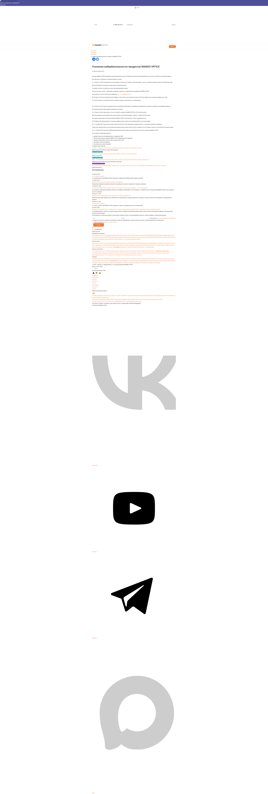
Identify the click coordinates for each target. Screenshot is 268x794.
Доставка (94, 281)
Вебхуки (135, 247)
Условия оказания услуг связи (100, 301)
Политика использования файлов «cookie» (103, 299)
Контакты (94, 287)
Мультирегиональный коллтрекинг (132, 255)
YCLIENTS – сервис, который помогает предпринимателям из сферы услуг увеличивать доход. (117, 148)
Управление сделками (134, 245)
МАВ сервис (131, 235)
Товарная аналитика (142, 253)
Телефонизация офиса (98, 258)
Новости (94, 279)
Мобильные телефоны (148, 262)
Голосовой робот (96, 251)
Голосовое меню (102, 237)
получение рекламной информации (166, 218)
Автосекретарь (110, 239)
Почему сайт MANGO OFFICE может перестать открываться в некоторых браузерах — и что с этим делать (120, 188)
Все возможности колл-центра (104, 247)
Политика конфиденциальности (116, 301)
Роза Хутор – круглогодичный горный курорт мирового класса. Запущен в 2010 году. (114, 153)
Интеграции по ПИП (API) (126, 247)
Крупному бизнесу (126, 258)
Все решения (105, 260)
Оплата (94, 283)
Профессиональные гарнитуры (151, 260)
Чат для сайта (158, 245)
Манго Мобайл (164, 237)
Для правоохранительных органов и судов (151, 299)
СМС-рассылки (144, 237)
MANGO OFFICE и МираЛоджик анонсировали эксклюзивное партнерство (111, 195)
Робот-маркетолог (118, 255)
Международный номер (147, 258)
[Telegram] (97, 59)
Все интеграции (150, 247)
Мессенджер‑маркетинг (98, 255)
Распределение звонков (154, 237)
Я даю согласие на (105, 222)
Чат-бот (103, 251)
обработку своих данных (110, 222)
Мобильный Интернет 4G (135, 262)
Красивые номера (136, 258)
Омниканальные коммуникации (127, 243)
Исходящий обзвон (114, 243)
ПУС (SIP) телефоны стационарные (127, 260)
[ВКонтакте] (93, 59)
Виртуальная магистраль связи (131, 237)
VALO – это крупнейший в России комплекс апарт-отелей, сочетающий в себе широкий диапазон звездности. (120, 159)
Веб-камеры (139, 260)
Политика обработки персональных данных (103, 295)
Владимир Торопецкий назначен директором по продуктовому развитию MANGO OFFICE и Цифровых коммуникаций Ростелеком (126, 209)
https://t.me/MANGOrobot (123, 94)
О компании (95, 285)
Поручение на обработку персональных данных (127, 299)
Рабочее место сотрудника (156, 243)
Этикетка (125, 235)
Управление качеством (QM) (137, 251)
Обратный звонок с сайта (121, 239)
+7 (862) (118, 24)
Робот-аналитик (109, 255)
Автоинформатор (101, 239)
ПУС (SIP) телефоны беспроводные (113, 262)
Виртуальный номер (117, 235)
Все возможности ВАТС (134, 239)
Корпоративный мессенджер (152, 235)
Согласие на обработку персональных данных (127, 295)
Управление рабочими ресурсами (113, 245)
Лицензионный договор (146, 295)
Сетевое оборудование (165, 260)
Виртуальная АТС (96, 235)
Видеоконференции (165, 235)
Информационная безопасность (112, 258)
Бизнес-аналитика (150, 251)
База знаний (125, 245)
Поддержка (130, 24)
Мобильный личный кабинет (115, 237)
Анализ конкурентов (120, 253)
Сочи (95, 24)
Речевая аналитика (111, 251)
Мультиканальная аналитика (107, 253)
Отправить (98, 224)
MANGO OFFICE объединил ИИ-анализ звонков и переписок (107, 182)
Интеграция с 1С (141, 247)
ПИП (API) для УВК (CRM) (147, 245)
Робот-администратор (98, 245)
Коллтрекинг (95, 253)
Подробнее (3, 5)
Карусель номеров (139, 235)
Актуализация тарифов (98, 176)
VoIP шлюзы (125, 262)
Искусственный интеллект (123, 251)
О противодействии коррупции (133, 301)
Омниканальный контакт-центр (100, 243)
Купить (172, 46)
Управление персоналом (142, 243)
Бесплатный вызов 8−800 (160, 258)
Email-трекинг (152, 253)
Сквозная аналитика (131, 253)
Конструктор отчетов (169, 243)
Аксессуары (157, 262)
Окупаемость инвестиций (162, 253)
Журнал (94, 289)
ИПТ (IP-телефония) (106, 235)
